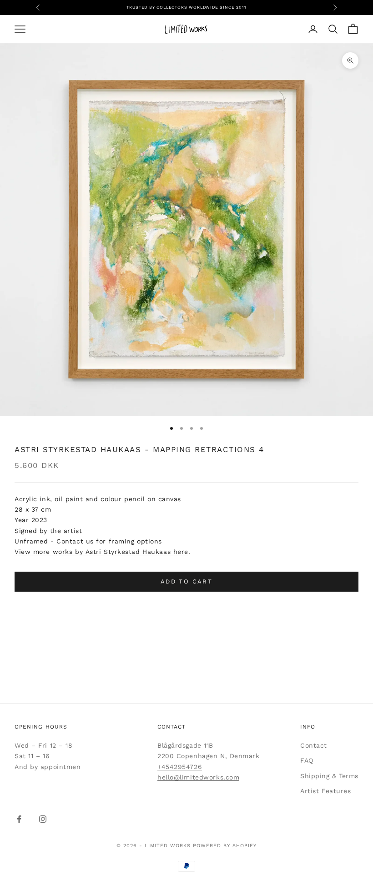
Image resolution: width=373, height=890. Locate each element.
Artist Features (325, 790)
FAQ (306, 760)
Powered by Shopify (225, 846)
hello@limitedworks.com (198, 777)
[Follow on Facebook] (19, 819)
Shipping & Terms (329, 775)
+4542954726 (179, 766)
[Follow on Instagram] (42, 819)
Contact (313, 745)
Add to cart (186, 581)
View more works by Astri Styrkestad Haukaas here (101, 551)
